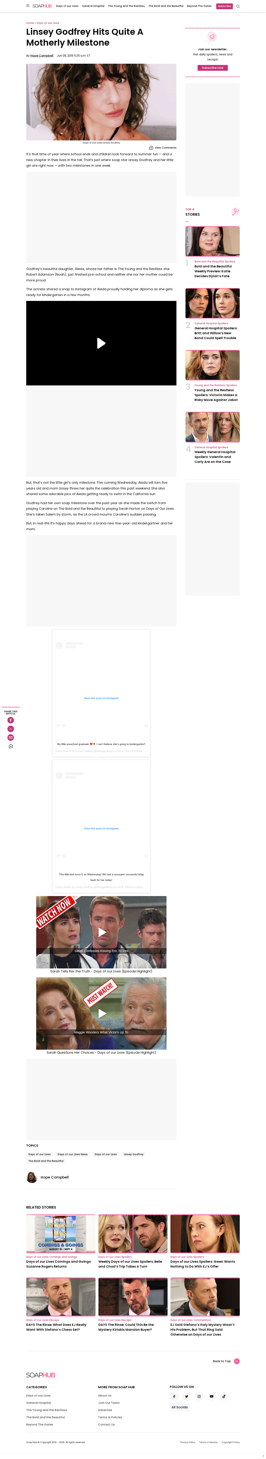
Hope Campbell (41, 56)
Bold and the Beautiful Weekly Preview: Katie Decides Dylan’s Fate (213, 271)
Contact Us (106, 1424)
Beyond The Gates (199, 6)
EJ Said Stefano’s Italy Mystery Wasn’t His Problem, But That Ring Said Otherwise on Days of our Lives (202, 1329)
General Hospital (93, 6)
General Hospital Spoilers (211, 323)
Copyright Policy (231, 1442)
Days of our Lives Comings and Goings (51, 1257)
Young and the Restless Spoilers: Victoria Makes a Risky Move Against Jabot (216, 395)
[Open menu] (27, 6)
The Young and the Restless (126, 6)
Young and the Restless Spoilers (216, 385)
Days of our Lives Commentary (190, 1320)
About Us (104, 1395)
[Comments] (10, 746)
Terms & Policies (110, 1417)
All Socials (180, 1407)
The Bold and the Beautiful (165, 6)
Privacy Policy (187, 1442)
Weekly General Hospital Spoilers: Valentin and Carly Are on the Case (215, 457)
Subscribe (224, 6)
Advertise (105, 1410)
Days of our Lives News (73, 1154)
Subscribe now (212, 68)
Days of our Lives (67, 6)
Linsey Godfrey (84, 750)
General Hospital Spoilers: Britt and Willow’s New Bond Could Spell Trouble (216, 333)
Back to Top (222, 1361)
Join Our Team (109, 1403)
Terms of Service (208, 1442)
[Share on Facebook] (10, 720)
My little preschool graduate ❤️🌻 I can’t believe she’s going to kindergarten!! (101, 744)
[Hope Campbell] (33, 1177)
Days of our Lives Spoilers (115, 1257)
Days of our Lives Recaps (42, 1320)
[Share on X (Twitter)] (10, 729)
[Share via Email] (10, 737)
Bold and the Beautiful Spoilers (215, 261)
